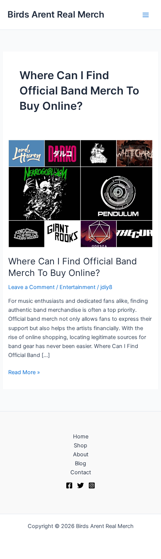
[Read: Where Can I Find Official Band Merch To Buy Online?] (80, 193)
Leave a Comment (31, 287)
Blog (80, 463)
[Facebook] (69, 485)
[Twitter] (80, 485)
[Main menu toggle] (146, 15)
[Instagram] (91, 485)
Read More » (24, 372)
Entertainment (77, 287)
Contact (80, 472)
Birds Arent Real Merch (55, 14)
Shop (80, 445)
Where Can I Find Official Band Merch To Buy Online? (72, 267)
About (80, 454)
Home (80, 436)
